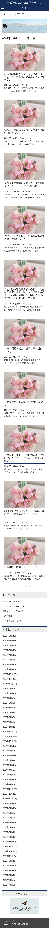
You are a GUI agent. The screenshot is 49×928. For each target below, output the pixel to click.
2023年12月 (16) (10, 789)
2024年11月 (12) (10, 736)
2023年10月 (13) (10, 799)
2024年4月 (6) (9, 770)
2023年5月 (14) (9, 823)
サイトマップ (8, 921)
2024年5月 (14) (9, 765)
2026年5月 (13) (9, 650)
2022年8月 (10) (9, 866)
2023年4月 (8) (9, 827)
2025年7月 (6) (9, 698)
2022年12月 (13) (10, 847)
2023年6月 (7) (9, 818)
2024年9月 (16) (9, 746)
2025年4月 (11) (9, 712)
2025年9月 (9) (9, 689)
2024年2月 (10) (9, 780)
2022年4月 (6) (9, 885)
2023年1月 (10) (9, 842)
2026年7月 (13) (9, 641)
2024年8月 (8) (9, 751)
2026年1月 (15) (9, 669)
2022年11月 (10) (10, 851)
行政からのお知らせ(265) (13, 606)
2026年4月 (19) (9, 655)
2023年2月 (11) (9, 837)
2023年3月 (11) (9, 832)
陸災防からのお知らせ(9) (13, 611)
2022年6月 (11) (9, 875)
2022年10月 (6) (9, 856)
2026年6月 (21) (9, 645)
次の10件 (25, 587)
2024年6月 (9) (9, 760)
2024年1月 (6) (9, 784)
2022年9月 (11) (9, 861)
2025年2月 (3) (9, 722)
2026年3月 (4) (9, 660)
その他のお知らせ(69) (12, 621)
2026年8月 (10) (9, 636)
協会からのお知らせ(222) (13, 602)
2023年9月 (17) (9, 803)
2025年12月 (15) (10, 674)
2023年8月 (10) (9, 808)
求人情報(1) (8, 616)
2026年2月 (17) (9, 665)
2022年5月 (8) (9, 880)
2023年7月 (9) (9, 813)
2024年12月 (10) (10, 732)
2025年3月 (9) (9, 717)
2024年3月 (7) (9, 775)
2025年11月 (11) (9, 679)
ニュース (15, 26)
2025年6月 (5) (9, 703)
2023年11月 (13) (10, 794)
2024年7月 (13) (9, 756)
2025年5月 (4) (9, 708)
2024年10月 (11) (10, 741)
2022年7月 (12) (9, 870)
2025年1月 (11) (9, 727)
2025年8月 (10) (9, 693)
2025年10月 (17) (10, 684)
